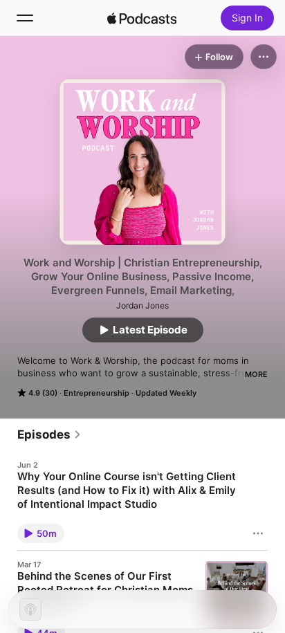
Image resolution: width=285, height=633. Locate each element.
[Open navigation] (25, 18)
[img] (142, 18)
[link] (49, 434)
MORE (256, 374)
